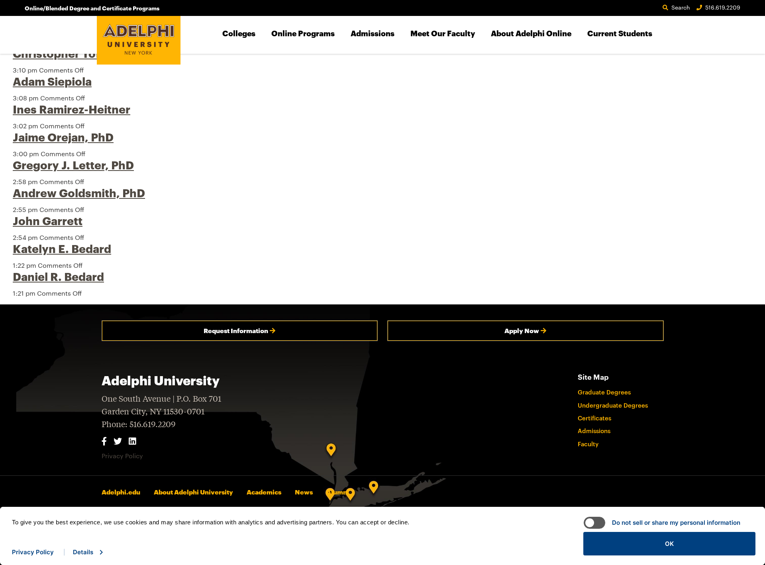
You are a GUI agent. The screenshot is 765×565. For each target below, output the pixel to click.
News (304, 492)
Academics (264, 492)
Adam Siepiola (52, 81)
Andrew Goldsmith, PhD (79, 192)
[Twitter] (118, 441)
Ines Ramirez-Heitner (71, 109)
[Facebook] (104, 441)
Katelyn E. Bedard (62, 248)
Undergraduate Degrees (613, 405)
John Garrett (47, 220)
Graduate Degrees (604, 392)
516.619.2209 (722, 7)
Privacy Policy (122, 455)
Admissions (372, 33)
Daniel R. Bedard (58, 276)
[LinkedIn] (132, 441)
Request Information (236, 330)
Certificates (594, 418)
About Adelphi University (193, 492)
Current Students (619, 33)
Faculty (588, 443)
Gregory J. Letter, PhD (73, 165)
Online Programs (303, 33)
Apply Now (521, 330)
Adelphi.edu (121, 492)
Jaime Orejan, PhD (63, 137)
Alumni (337, 492)
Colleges (238, 33)
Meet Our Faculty (442, 33)
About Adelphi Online (531, 33)
